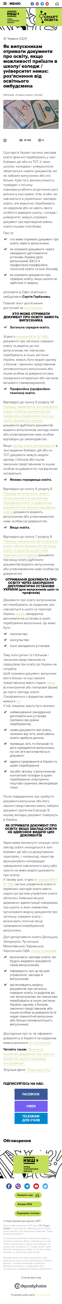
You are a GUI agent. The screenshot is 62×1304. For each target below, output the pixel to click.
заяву (51, 683)
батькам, (10, 95)
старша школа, (25, 95)
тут (18, 701)
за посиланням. (39, 1043)
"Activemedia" (43, 1295)
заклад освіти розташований (33, 446)
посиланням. (33, 308)
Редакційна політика (28, 1213)
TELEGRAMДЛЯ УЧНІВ (31, 1118)
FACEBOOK (31, 1094)
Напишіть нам (57, 4)
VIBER (31, 1106)
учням (39, 95)
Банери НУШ (25, 1204)
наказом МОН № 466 (32, 337)
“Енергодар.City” (38, 1070)
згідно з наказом (43, 951)
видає (21, 614)
